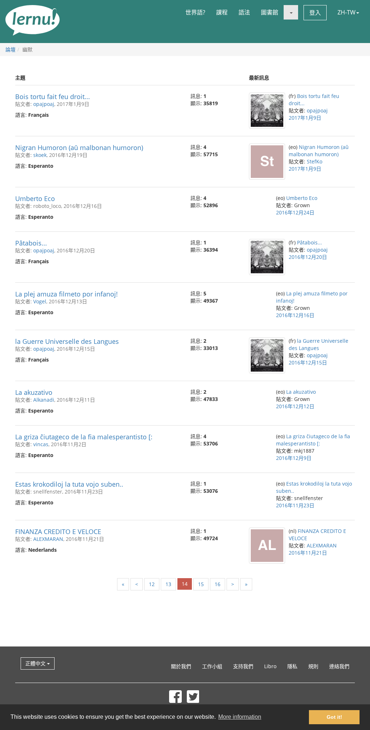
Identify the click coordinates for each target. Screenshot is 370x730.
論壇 (10, 49)
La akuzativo (33, 392)
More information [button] (239, 717)
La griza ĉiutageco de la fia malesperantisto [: (83, 436)
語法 (244, 12)
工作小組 (212, 666)
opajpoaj (43, 104)
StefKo (314, 161)
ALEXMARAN (48, 538)
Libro (270, 666)
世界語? (195, 12)
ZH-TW (346, 12)
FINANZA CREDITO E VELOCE (58, 531)
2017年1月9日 (305, 117)
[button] (291, 12)
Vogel (39, 301)
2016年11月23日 (295, 505)
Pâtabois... (31, 243)
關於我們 (181, 666)
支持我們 (243, 666)
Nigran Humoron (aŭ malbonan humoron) (79, 147)
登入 (315, 13)
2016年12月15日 (308, 362)
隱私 (292, 666)
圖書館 (269, 12)
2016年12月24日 (295, 212)
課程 (222, 12)
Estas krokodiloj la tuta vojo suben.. (69, 484)
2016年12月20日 (308, 256)
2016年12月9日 (293, 457)
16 (217, 584)
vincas (40, 444)
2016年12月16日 (295, 315)
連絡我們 (339, 666)
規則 (313, 666)
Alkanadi (43, 399)
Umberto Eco (35, 198)
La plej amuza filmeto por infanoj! (66, 294)
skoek (40, 154)
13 (168, 584)
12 (152, 584)
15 (201, 584)
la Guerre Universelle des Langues (67, 341)
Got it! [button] (334, 717)
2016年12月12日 (295, 406)
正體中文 (36, 663)
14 (185, 583)
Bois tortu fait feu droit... (52, 96)
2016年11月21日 (308, 552)
